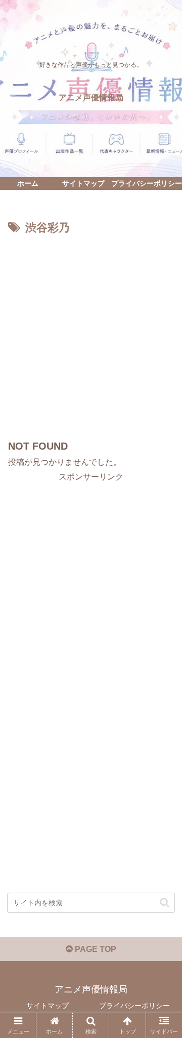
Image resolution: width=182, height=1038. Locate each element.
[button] (164, 902)
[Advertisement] (91, 334)
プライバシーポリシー (134, 1006)
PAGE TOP (94, 949)
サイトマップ (47, 1006)
